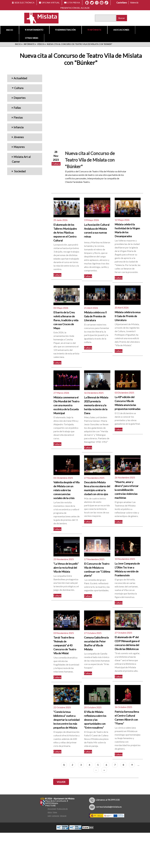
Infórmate (95, 29)
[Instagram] (97, 2)
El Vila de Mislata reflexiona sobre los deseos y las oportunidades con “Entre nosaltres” (95, 719)
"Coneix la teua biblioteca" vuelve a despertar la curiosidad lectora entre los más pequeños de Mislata (66, 719)
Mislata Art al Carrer (21, 159)
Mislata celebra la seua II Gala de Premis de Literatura (127, 316)
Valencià (134, 2)
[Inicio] (39, 18)
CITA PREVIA (73, 2)
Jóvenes (19, 137)
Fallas (17, 107)
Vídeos (40, 44)
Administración (66, 29)
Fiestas (18, 117)
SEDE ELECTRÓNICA (24, 2)
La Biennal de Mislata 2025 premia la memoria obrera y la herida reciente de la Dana (96, 405)
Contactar (55, 816)
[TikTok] (106, 2)
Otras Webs (31, 38)
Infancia (19, 127)
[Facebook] (87, 2)
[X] (92, 2)
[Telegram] (101, 2)
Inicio (9, 30)
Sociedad (20, 171)
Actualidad (20, 78)
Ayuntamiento (35, 29)
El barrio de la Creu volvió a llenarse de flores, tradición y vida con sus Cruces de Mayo (65, 320)
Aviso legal (52, 809)
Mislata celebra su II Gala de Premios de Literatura (95, 316)
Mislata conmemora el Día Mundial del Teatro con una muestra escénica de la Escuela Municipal (66, 405)
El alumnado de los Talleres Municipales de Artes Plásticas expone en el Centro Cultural (65, 232)
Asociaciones (121, 29)
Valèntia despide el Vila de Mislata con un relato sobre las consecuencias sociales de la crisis (66, 490)
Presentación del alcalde (75, 8)
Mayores (19, 146)
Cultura (18, 88)
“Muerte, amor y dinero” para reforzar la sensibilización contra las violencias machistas (127, 489)
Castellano (121, 2)
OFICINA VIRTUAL (51, 2)
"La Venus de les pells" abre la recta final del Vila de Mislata (66, 567)
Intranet (63, 816)
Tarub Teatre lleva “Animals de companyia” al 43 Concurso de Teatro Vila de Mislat (64, 645)
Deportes (20, 97)
